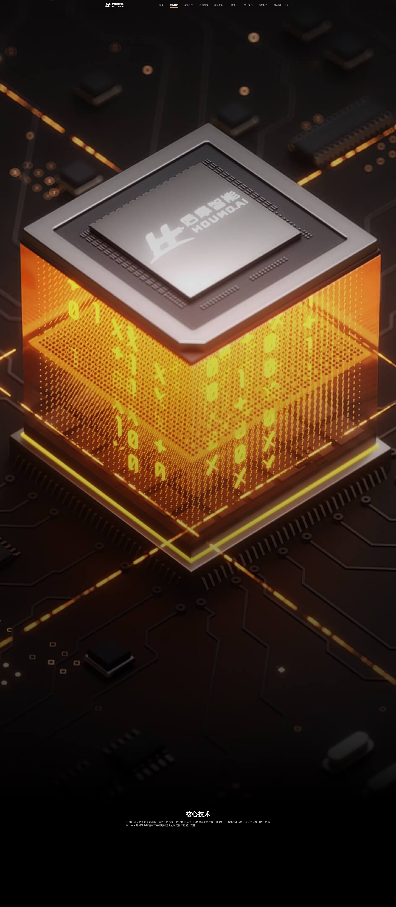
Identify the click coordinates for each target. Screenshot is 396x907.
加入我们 (278, 5)
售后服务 (263, 5)
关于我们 (248, 5)
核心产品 (189, 5)
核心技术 (174, 5)
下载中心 (233, 5)
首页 (161, 5)
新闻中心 (218, 5)
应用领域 (203, 5)
